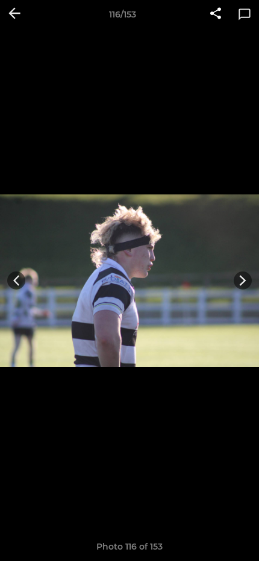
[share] (215, 14)
